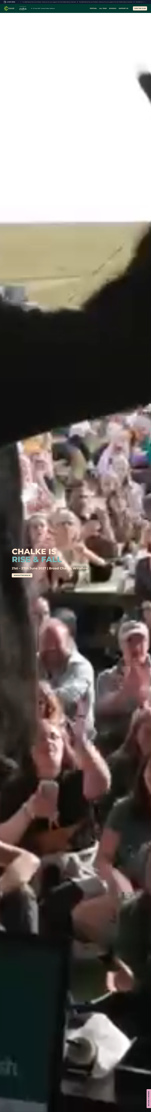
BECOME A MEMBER (149, 1098)
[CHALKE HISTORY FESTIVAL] (16, 8)
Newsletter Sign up (22, 575)
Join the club (140, 8)
